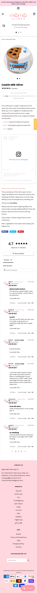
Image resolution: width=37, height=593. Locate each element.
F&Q (18, 540)
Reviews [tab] (6, 260)
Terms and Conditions (18, 537)
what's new (18, 494)
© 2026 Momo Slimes (9, 570)
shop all (18, 491)
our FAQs (7, 478)
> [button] (25, 451)
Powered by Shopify (21, 570)
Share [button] (13, 303)
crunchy (18, 510)
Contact (18, 547)
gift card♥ (18, 523)
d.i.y (18, 497)
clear (18, 513)
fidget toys (18, 520)
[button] (29, 303)
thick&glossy (18, 500)
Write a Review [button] (19, 253)
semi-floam (18, 504)
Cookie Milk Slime (14, 298)
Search (18, 534)
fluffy (18, 507)
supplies (18, 517)
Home (3, 39)
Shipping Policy (18, 544)
